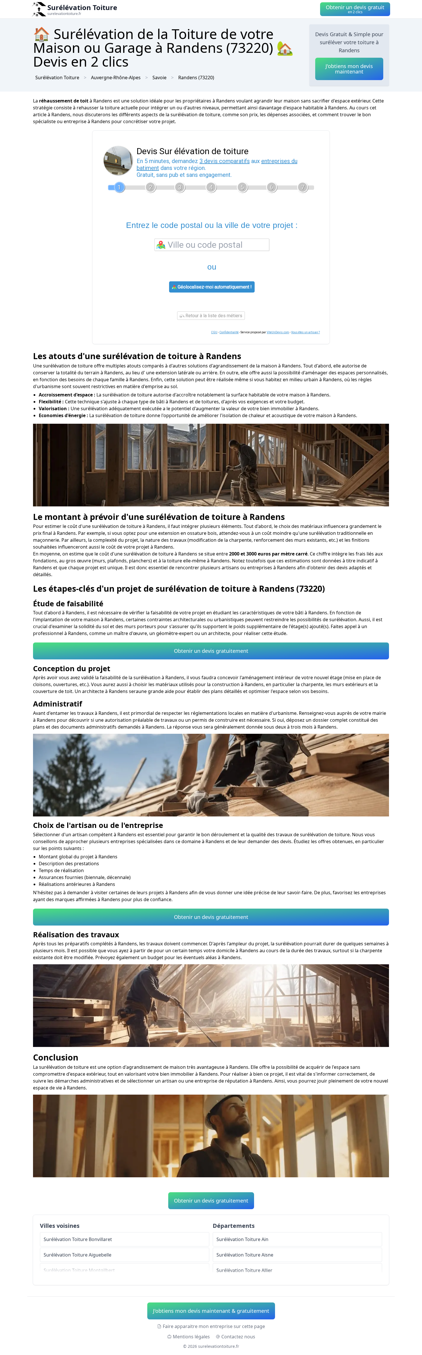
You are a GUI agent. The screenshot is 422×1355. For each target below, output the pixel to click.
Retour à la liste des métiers (213, 315)
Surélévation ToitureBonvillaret (78, 1239)
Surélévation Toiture (57, 77)
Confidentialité (229, 332)
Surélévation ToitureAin (242, 1239)
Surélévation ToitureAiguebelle (77, 1255)
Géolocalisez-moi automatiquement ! (214, 287)
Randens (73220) (196, 77)
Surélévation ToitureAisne (244, 1255)
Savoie (159, 77)
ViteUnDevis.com (278, 332)
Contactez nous (238, 1336)
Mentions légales (191, 1336)
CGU (214, 332)
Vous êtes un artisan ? (305, 332)
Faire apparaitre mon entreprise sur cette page (214, 1326)
